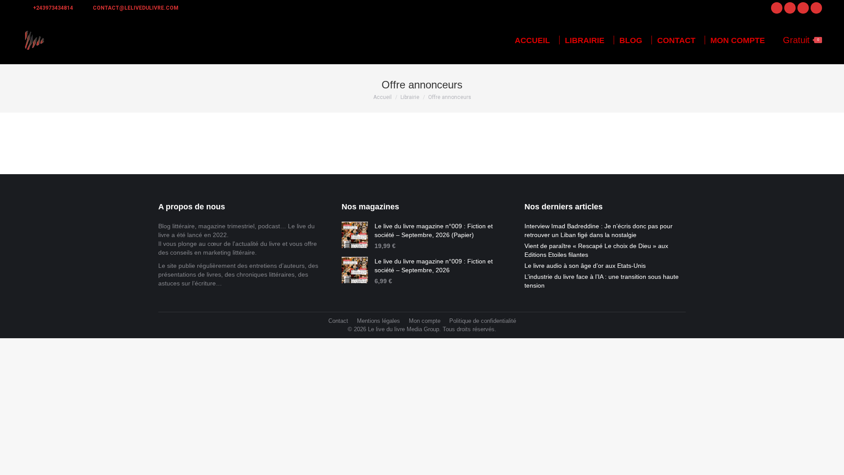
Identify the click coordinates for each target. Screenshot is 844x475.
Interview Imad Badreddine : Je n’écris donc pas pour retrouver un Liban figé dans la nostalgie (598, 230)
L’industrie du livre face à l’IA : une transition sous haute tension (601, 281)
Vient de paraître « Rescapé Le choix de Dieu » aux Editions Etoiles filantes (596, 250)
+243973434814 (53, 8)
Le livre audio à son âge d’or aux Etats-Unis (585, 265)
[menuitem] (532, 40)
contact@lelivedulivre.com (135, 8)
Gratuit (801, 40)
